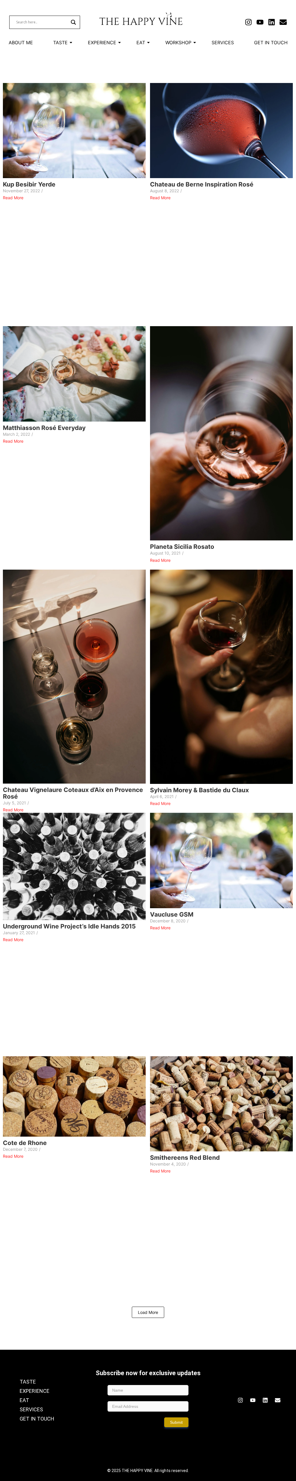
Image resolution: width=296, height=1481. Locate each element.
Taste (60, 42)
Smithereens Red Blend (185, 1157)
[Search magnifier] (73, 22)
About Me (21, 42)
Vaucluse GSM (171, 914)
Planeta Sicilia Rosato (182, 546)
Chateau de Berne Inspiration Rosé (202, 184)
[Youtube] (260, 22)
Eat (140, 42)
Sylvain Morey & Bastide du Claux (199, 790)
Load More (148, 1312)
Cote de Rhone (25, 1143)
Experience (102, 42)
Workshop (178, 42)
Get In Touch (271, 42)
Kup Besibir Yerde (29, 184)
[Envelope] (283, 22)
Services (223, 42)
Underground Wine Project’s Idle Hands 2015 (69, 926)
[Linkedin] (271, 22)
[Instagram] (248, 22)
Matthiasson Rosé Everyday (44, 427)
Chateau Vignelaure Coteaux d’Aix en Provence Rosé (73, 793)
